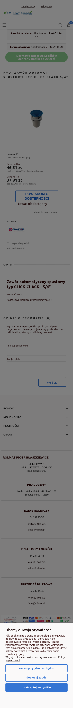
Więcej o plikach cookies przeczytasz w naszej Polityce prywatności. (36, 658)
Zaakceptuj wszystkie (36, 687)
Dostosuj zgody (36, 677)
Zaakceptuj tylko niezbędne (36, 668)
